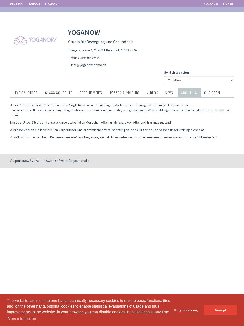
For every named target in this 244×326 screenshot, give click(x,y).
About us (189, 92)
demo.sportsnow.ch (85, 57)
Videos (152, 92)
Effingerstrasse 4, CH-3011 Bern (90, 50)
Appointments (91, 92)
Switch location (176, 72)
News (169, 92)
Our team (212, 92)
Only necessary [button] (186, 310)
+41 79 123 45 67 (125, 50)
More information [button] (22, 318)
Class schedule (58, 92)
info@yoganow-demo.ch (88, 65)
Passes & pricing (125, 92)
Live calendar (26, 92)
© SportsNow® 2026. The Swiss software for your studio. (50, 160)
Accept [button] (220, 310)
